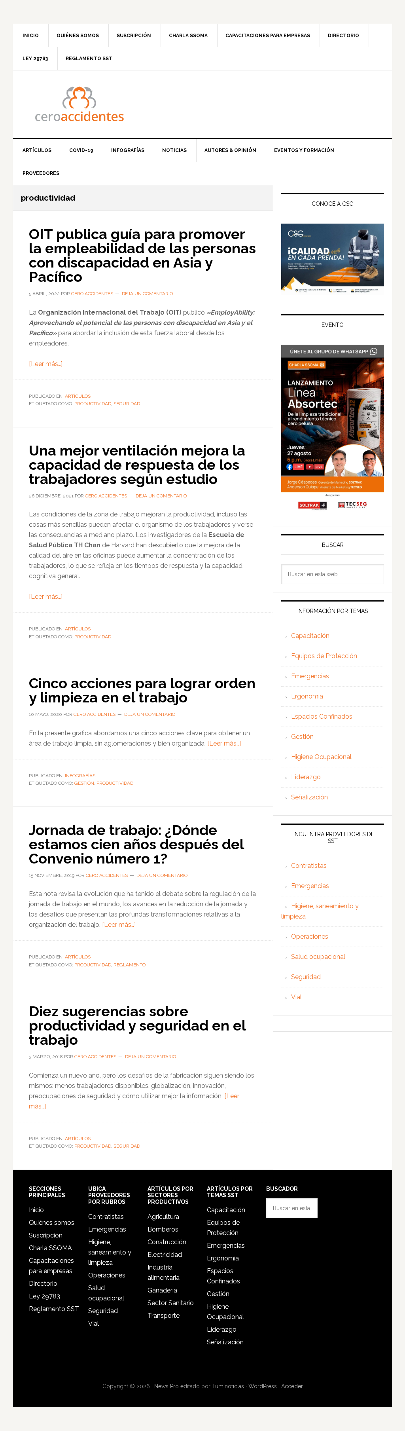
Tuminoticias (228, 1386)
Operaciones (309, 936)
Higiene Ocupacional (321, 757)
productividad (92, 403)
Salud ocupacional (318, 956)
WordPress (262, 1386)
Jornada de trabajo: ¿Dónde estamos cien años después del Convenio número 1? (136, 844)
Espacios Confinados (321, 716)
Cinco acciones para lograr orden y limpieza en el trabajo (142, 690)
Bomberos (163, 1229)
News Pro (166, 1386)
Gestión (302, 736)
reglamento (130, 965)
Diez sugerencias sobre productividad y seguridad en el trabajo (137, 1025)
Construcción (167, 1242)
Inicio (36, 1210)
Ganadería (162, 1290)
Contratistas (309, 865)
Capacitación (310, 636)
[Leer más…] (45, 364)
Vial (296, 997)
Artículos (78, 396)
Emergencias (310, 676)
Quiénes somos (51, 1222)
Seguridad (306, 977)
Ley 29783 (44, 1296)
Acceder (292, 1386)
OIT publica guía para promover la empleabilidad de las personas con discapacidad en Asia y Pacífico (142, 255)
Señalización (309, 797)
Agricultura (163, 1216)
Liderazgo (306, 777)
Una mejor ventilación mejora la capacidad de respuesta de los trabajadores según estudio (137, 464)
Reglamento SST (54, 1309)
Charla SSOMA (50, 1248)
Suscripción (45, 1235)
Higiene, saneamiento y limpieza (109, 1252)
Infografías (80, 775)
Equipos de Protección (324, 656)
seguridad (127, 403)
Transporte (164, 1315)
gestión (84, 783)
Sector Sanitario (171, 1303)
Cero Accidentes (202, 104)
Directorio (43, 1283)
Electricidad (165, 1254)
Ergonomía (307, 696)
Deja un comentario (147, 293)
